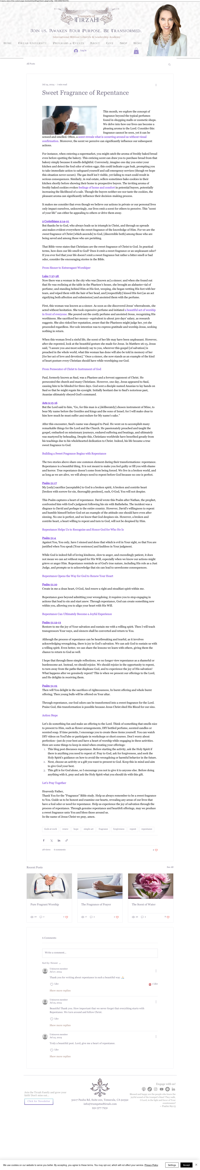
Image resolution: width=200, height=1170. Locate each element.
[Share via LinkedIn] (59, 840)
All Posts (31, 64)
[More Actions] (156, 971)
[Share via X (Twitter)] (51, 840)
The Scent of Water (143, 905)
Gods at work (50, 829)
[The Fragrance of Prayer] (100, 886)
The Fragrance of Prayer (96, 905)
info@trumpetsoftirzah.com (100, 1104)
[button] (136, 51)
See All (170, 867)
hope (76, 829)
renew (65, 829)
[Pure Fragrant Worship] (49, 886)
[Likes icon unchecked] (52, 984)
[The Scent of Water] (150, 886)
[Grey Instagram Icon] (155, 1089)
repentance (146, 829)
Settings (172, 1165)
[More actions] (156, 85)
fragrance (103, 829)
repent (133, 829)
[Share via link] (66, 840)
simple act (88, 829)
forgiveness (118, 829)
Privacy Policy (151, 1165)
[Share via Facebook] (43, 840)
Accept (186, 1165)
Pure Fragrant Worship (44, 905)
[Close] (196, 1164)
